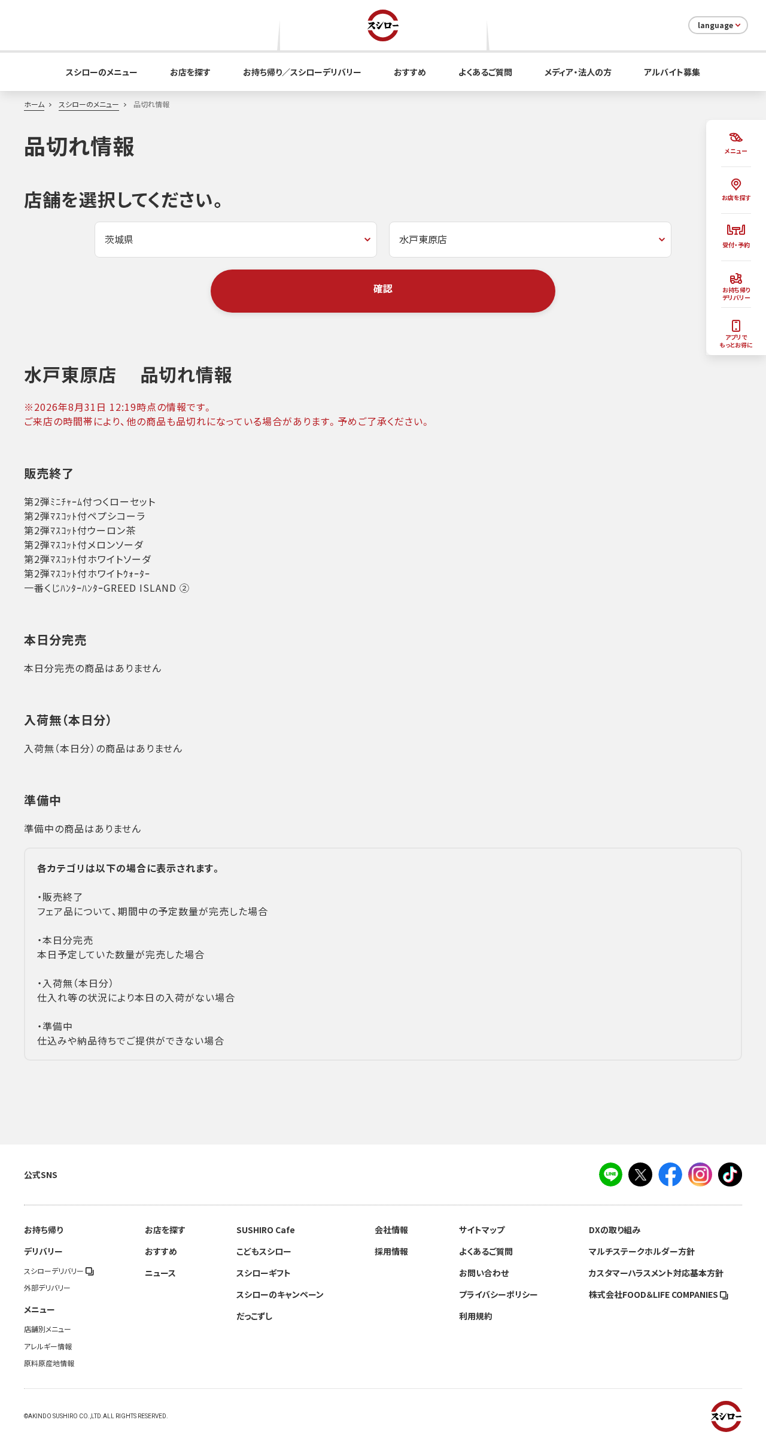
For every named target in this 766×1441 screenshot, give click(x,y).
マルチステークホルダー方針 (642, 1251)
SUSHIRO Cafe (265, 1230)
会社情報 (391, 1230)
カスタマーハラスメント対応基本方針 (656, 1273)
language (715, 25)
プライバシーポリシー (498, 1294)
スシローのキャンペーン (280, 1294)
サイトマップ (481, 1230)
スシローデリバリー (55, 1271)
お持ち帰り (43, 1230)
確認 (383, 288)
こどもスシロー (263, 1251)
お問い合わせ (484, 1273)
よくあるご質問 (485, 72)
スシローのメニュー (102, 72)
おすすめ (410, 72)
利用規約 (476, 1316)
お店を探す (190, 72)
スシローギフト (263, 1273)
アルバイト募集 (672, 72)
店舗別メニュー (47, 1329)
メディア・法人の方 (578, 72)
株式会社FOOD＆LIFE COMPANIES (654, 1294)
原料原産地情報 (49, 1363)
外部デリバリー (47, 1287)
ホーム (34, 104)
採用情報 (391, 1251)
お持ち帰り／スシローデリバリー (302, 72)
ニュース (160, 1273)
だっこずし (254, 1316)
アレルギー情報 (48, 1346)
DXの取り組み (614, 1230)
